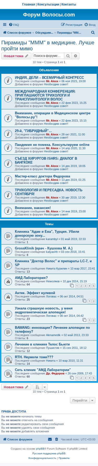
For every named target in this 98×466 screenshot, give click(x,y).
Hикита (50, 360)
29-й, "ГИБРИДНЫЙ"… (33, 131)
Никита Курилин (56, 268)
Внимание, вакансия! (33, 208)
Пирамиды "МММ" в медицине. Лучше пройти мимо (47, 45)
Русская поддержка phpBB (49, 453)
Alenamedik (53, 335)
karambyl (52, 239)
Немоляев (53, 281)
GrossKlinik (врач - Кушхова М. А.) (43, 248)
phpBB (40, 448)
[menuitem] (14, 25)
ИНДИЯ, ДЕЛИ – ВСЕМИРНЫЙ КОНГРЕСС (49, 78)
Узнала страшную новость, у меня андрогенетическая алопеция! (44, 310)
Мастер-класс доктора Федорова (42, 176)
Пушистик (52, 347)
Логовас (51, 296)
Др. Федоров (55, 373)
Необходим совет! (56, 84)
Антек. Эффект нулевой (35, 293)
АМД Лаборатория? (31, 278)
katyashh (52, 251)
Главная (28, 4)
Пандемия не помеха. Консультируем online (52, 145)
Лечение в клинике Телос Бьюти (42, 344)
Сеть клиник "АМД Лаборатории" (43, 370)
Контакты (68, 4)
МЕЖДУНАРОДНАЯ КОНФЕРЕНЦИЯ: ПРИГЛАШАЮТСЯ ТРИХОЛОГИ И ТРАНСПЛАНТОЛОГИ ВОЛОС (45, 95)
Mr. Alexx (52, 81)
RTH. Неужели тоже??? (34, 357)
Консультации (48, 4)
